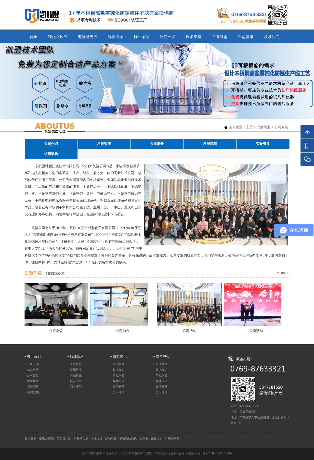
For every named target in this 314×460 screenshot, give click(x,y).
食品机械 (76, 375)
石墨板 (143, 438)
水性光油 (97, 438)
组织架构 (51, 154)
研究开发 (167, 37)
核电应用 (76, 381)
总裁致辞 (104, 144)
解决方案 (115, 37)
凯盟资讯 (245, 37)
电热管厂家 (63, 438)
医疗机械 (76, 364)
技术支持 (193, 37)
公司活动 (119, 392)
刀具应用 (76, 386)
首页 (34, 37)
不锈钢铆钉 (172, 438)
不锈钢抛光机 (128, 438)
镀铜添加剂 (46, 438)
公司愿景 (157, 144)
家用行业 (76, 369)
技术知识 (119, 369)
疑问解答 (119, 386)
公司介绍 (281, 127)
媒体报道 (119, 381)
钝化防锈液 (57, 37)
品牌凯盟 (219, 37)
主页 (249, 127)
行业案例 (141, 37)
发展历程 (210, 144)
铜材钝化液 (81, 438)
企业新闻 (119, 364)
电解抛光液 (87, 37)
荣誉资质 (263, 144)
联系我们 (271, 37)
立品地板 (156, 438)
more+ (282, 273)
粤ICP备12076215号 (217, 454)
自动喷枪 (111, 438)
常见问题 (119, 375)
